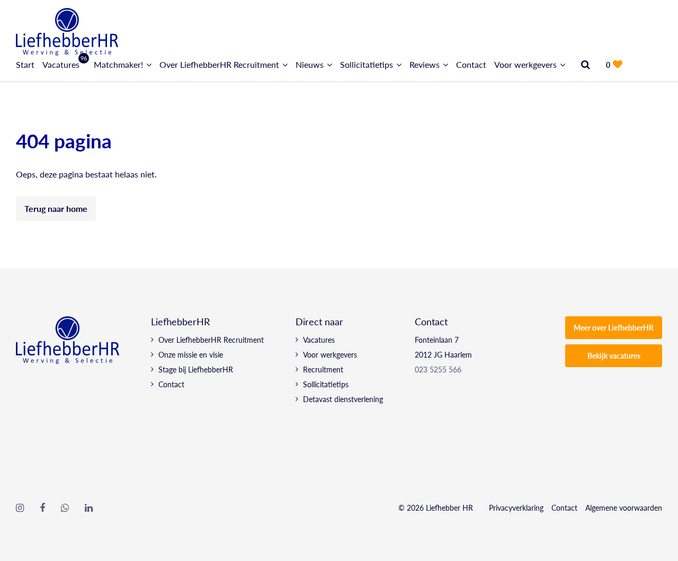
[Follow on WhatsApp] (65, 508)
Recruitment (323, 369)
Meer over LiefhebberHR (614, 327)
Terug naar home (55, 208)
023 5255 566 (438, 369)
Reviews (424, 64)
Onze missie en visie (190, 354)
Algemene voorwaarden (623, 507)
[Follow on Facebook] (42, 508)
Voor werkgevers (525, 64)
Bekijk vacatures (613, 355)
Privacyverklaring (516, 507)
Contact (471, 64)
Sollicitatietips (366, 64)
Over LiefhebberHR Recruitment (219, 64)
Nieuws (310, 64)
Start (25, 64)
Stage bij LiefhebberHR (195, 369)
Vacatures (64, 64)
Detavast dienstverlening (343, 399)
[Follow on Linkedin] (89, 508)
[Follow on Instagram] (20, 508)
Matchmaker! (118, 64)
